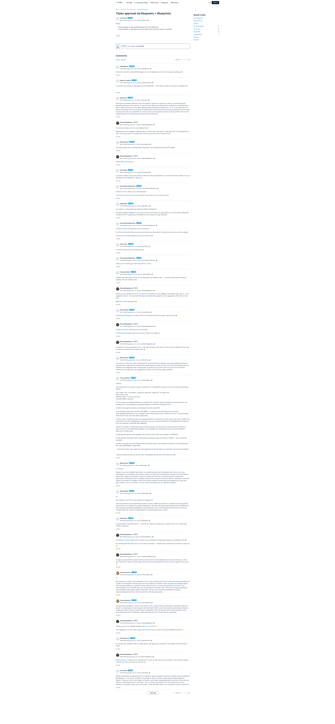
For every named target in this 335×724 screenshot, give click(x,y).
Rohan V (144, 20)
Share (118, 36)
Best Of (196, 40)
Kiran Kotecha (124, 310)
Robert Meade (124, 491)
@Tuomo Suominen (149, 626)
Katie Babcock (124, 66)
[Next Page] (186, 59)
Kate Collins (123, 244)
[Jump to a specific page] (188, 59)
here (117, 298)
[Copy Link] (148, 20)
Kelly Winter (123, 203)
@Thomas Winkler (140, 294)
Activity (196, 23)
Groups (196, 37)
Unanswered (206, 34)
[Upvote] (118, 45)
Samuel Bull (123, 170)
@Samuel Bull (122, 192)
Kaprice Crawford (125, 80)
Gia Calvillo (123, 670)
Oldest (123, 60)
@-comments (175, 585)
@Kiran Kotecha (123, 329)
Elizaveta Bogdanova (126, 122)
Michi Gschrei (124, 357)
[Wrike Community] (119, 2)
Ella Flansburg (124, 142)
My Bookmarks (206, 26)
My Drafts (206, 32)
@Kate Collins (146, 263)
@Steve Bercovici (121, 660)
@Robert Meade (124, 540)
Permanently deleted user (127, 186)
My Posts (206, 29)
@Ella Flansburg (126, 161)
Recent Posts (198, 21)
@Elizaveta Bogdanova (125, 315)
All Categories (198, 18)
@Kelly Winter (122, 229)
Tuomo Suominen (125, 572)
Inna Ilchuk (123, 18)
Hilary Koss (123, 98)
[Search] (209, 2)
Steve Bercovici (124, 638)
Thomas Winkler (125, 272)
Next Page (153, 693)
